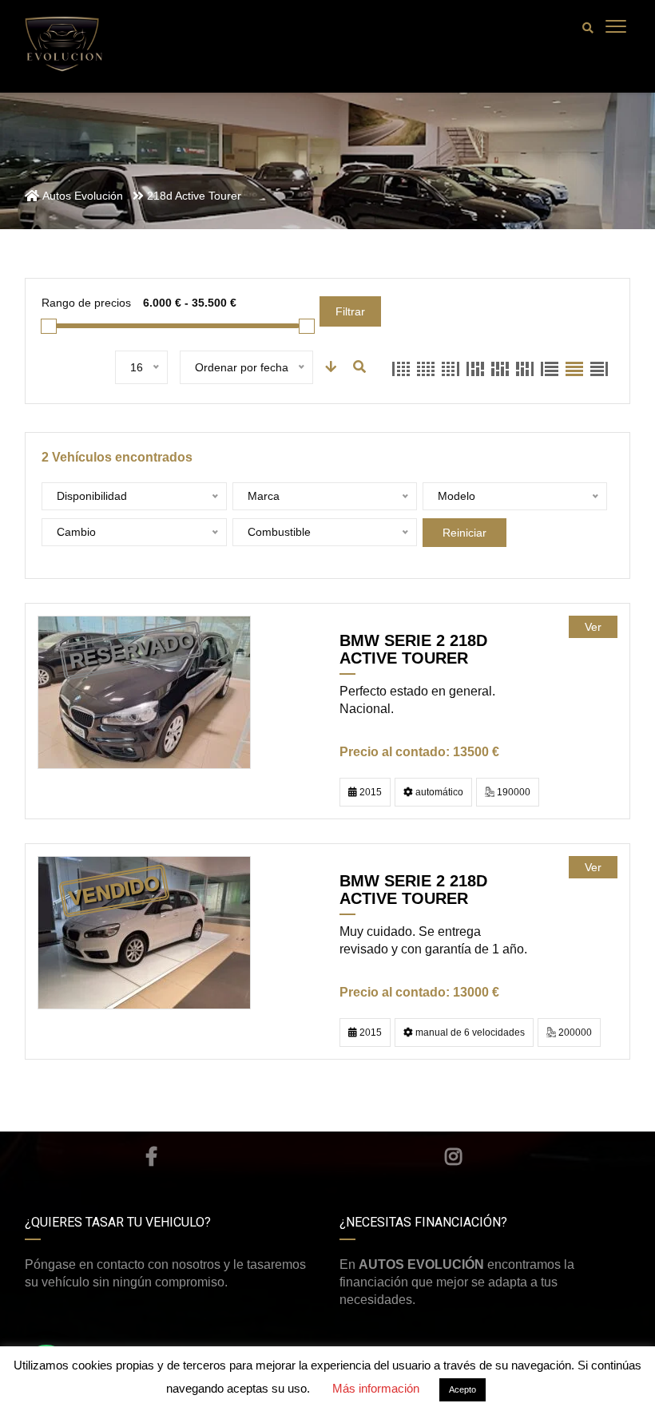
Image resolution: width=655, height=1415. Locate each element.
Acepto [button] (462, 1389)
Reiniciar (464, 532)
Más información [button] (375, 1388)
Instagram (453, 1156)
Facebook (150, 1156)
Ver (593, 626)
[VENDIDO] (144, 932)
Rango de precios (86, 302)
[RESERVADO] (144, 692)
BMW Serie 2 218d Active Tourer (413, 649)
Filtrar (350, 311)
